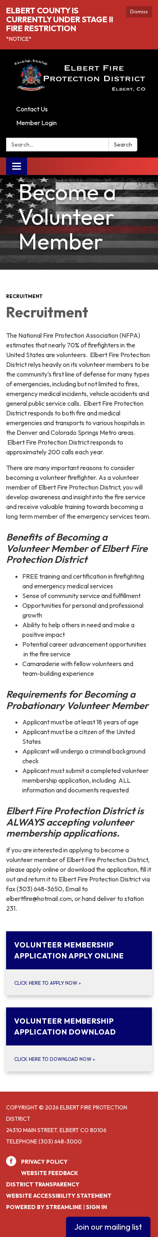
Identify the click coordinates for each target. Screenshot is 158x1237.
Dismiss (139, 12)
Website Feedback (49, 1173)
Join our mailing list (108, 1227)
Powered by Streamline (44, 1207)
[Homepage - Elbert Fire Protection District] (79, 75)
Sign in (96, 1207)
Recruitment (24, 296)
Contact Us (32, 109)
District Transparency (42, 1184)
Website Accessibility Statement (58, 1195)
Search (123, 144)
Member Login (36, 123)
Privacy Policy (44, 1161)
